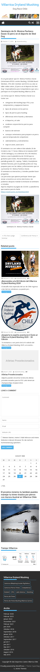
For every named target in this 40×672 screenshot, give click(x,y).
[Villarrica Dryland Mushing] (3, 22)
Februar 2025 (9, 616)
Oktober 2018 (9, 629)
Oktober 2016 (9, 649)
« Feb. (3, 486)
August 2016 (8, 652)
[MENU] (37, 22)
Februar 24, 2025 (8, 332)
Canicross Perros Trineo (12, 588)
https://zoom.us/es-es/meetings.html (15, 192)
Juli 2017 (7, 642)
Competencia (26, 588)
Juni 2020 (7, 626)
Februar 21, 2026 (8, 278)
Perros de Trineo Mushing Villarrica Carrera (18, 601)
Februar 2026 (9, 614)
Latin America (20, 592)
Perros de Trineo (9, 596)
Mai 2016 (7, 655)
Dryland (6, 592)
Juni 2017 (7, 644)
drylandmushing (21, 41)
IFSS (13, 592)
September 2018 (10, 632)
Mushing (30, 592)
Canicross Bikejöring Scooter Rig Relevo (17, 583)
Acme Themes (21, 668)
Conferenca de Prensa (28, 236)
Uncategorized (6, 292)
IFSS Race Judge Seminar (8, 237)
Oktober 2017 (9, 637)
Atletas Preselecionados (20, 360)
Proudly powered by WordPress (12, 666)
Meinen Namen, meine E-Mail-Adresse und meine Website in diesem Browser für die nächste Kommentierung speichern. (20, 440)
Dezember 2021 (10, 621)
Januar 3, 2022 (7, 372)
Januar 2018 (8, 634)
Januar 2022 (8, 619)
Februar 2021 (9, 624)
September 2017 (10, 639)
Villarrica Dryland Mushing (20, 4)
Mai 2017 (7, 647)
